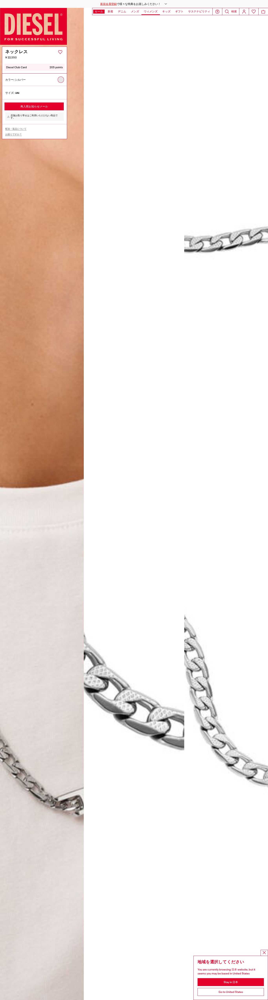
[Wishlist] (253, 11)
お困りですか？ (13, 134)
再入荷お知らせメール (34, 106)
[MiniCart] (263, 11)
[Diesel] (33, 26)
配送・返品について (15, 128)
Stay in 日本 (231, 982)
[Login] (244, 11)
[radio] (61, 80)
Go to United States (231, 992)
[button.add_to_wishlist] (60, 52)
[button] (134, 4)
